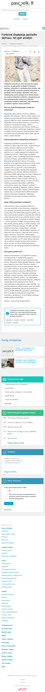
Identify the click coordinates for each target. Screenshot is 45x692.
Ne (10, 491)
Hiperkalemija (9, 396)
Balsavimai (8, 510)
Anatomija (5, 603)
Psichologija (5, 642)
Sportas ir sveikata (7, 660)
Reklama (25, 19)
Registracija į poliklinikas (9, 556)
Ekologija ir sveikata (8, 649)
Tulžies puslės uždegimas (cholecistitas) (18, 392)
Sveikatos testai (6, 615)
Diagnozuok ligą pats (8, 543)
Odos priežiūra (6, 663)
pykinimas (30, 320)
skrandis (15, 323)
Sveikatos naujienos (16, 44)
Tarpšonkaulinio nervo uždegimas (16, 384)
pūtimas (23, 320)
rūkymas (8, 323)
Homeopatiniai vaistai (8, 584)
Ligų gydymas (10, 54)
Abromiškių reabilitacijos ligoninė (18, 418)
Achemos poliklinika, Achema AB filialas (20, 422)
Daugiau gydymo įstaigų (15, 443)
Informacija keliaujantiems (10, 612)
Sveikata (4, 591)
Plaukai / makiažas (7, 656)
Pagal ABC (5, 531)
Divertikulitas (9, 388)
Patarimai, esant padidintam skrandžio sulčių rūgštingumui (25, 361)
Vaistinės (4, 553)
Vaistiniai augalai (7, 587)
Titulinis (4, 44)
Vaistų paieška (6, 563)
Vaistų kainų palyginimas (9, 578)
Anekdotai (5, 621)
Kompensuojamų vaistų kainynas (12, 575)
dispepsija (9, 320)
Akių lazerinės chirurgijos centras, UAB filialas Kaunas (21, 433)
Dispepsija (8, 114)
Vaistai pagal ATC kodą (8, 569)
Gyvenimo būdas (7, 629)
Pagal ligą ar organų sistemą (10, 572)
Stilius (3, 667)
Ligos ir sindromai (7, 528)
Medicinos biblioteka (8, 618)
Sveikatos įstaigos (7, 547)
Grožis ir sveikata (7, 653)
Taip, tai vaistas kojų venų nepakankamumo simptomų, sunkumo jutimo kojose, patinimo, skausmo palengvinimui (22, 496)
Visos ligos (8, 404)
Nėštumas (5, 540)
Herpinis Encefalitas (11, 399)
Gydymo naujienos (7, 639)
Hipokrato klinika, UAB (15, 427)
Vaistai (4, 561)
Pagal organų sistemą (8, 534)
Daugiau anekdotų (10, 472)
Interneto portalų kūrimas (22, 686)
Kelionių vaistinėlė (7, 609)
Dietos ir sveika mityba (8, 646)
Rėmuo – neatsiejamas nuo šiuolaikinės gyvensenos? (25, 349)
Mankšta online (6, 632)
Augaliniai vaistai (7, 581)
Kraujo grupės (6, 600)
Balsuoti (9, 503)
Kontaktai (17, 19)
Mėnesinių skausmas (8, 594)
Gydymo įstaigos (7, 550)
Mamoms (4, 597)
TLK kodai (4, 537)
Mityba (4, 635)
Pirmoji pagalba (6, 606)
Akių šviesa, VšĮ (12, 438)
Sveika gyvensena (7, 625)
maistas (16, 320)
